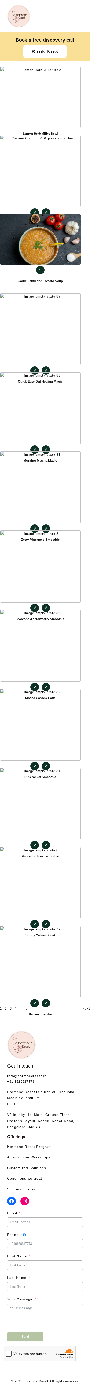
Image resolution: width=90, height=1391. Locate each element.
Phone (12, 1234)
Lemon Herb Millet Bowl (40, 133)
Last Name (16, 1277)
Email (12, 1213)
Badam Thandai (40, 1014)
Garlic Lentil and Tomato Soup (40, 281)
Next (86, 1008)
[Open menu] (80, 16)
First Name (17, 1256)
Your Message (20, 1299)
